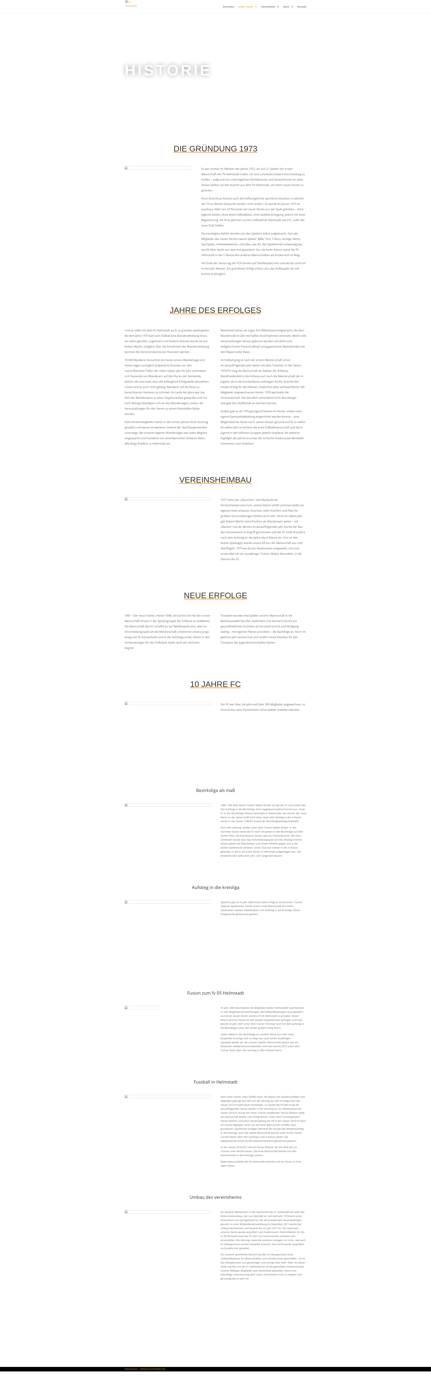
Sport (286, 7)
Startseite (228, 7)
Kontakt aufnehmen (143, 1335)
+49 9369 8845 (215, 1344)
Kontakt (301, 7)
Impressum (131, 1368)
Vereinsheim (268, 7)
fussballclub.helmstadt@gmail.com (215, 1351)
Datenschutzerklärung (152, 1368)
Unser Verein (245, 7)
